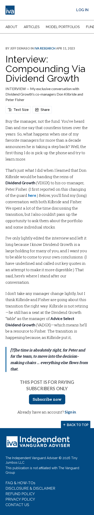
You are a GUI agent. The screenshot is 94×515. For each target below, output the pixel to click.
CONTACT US (17, 505)
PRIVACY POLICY (20, 499)
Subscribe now (47, 399)
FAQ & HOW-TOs (20, 483)
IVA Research (44, 48)
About (11, 27)
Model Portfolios (63, 27)
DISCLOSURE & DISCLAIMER (30, 488)
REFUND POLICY (20, 494)
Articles (31, 27)
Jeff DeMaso (20, 48)
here (32, 195)
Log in (82, 10)
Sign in (70, 412)
